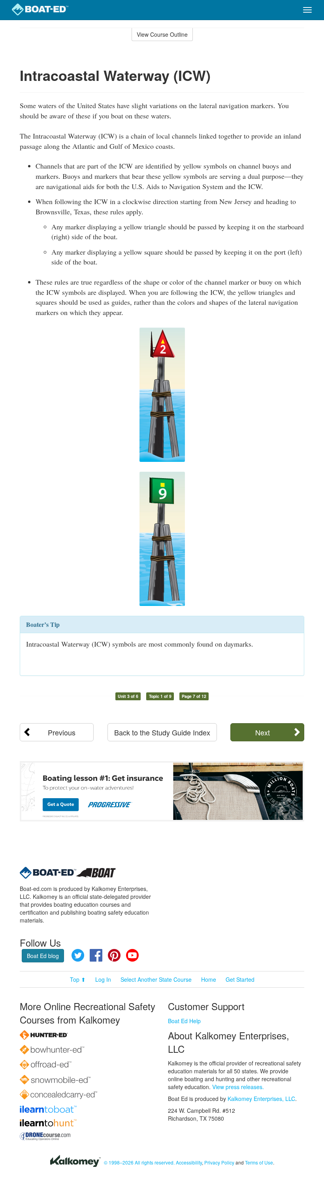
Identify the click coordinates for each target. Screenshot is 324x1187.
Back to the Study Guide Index (162, 732)
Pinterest (114, 955)
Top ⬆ (78, 979)
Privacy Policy (219, 1162)
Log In (103, 979)
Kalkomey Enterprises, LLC (261, 1099)
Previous (61, 732)
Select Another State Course (156, 979)
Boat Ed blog (43, 956)
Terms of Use (259, 1162)
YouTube (132, 955)
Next (262, 732)
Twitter (78, 955)
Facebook (96, 955)
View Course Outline (162, 34)
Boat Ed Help (184, 1021)
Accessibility (189, 1162)
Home (208, 979)
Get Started (240, 979)
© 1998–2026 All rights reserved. (139, 1162)
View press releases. (238, 1087)
